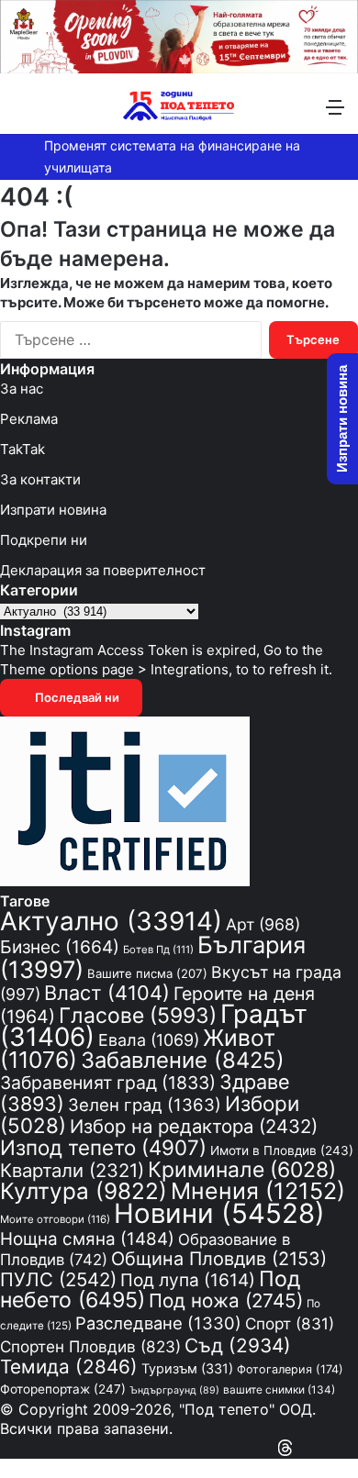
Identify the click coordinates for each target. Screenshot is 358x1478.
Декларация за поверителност (103, 570)
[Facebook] (352, 1448)
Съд (238, 1345)
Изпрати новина (53, 509)
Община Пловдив (219, 1259)
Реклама (29, 419)
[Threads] (285, 1448)
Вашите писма (147, 973)
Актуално (111, 921)
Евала (148, 1040)
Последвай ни (75, 697)
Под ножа (226, 1300)
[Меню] (335, 113)
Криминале (242, 1170)
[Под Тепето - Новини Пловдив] (179, 106)
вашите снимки (279, 1390)
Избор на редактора (194, 1126)
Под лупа (187, 1280)
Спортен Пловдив (90, 1346)
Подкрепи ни (43, 540)
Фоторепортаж (63, 1389)
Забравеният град (108, 1083)
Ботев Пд (158, 949)
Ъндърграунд (174, 1390)
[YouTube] (335, 1448)
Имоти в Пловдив (281, 1150)
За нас (21, 388)
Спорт (289, 1323)
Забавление (183, 1060)
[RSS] (302, 1448)
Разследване (158, 1323)
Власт (107, 993)
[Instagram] (319, 1448)
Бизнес (59, 947)
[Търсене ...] (23, 113)
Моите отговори (55, 1219)
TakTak (22, 449)
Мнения (258, 1191)
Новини (219, 1213)
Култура (83, 1191)
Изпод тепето (103, 1147)
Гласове (138, 1015)
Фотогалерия (290, 1369)
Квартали (72, 1170)
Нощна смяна (87, 1239)
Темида (69, 1366)
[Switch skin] (55, 113)
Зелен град (144, 1105)
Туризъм (187, 1368)
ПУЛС (58, 1279)
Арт (263, 924)
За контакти (40, 479)
